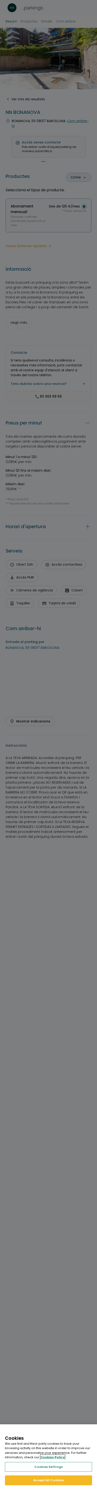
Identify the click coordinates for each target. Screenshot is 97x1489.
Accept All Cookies (48, 1480)
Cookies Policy (52, 1457)
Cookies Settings (48, 1467)
